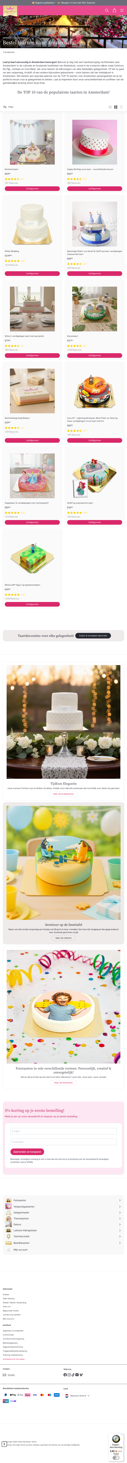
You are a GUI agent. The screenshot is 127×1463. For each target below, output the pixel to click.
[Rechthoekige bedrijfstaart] (32, 398)
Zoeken (6, 1294)
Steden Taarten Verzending (14, 1302)
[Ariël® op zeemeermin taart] (94, 483)
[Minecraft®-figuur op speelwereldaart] (32, 565)
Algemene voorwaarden (13, 1331)
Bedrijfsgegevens (10, 1343)
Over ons (7, 1306)
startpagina (7, 38)
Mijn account (8, 1319)
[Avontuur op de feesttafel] (63, 863)
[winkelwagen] (114, 10)
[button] (4, 1444)
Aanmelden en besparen (27, 1151)
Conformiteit (8, 1335)
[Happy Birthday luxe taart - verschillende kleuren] (94, 149)
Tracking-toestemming (13, 1355)
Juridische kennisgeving (13, 1339)
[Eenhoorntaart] (32, 149)
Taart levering (9, 1298)
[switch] (116, 1458)
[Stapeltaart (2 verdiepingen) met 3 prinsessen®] (32, 483)
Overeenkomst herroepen (14, 1359)
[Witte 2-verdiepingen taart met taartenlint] (32, 316)
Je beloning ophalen (12, 1314)
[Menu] (122, 1435)
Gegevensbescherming (13, 1347)
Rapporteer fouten (11, 1311)
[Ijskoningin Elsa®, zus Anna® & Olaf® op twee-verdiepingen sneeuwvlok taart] (94, 233)
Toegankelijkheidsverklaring (15, 1351)
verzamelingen (20, 38)
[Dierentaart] (94, 316)
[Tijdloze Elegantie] (63, 722)
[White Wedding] (32, 231)
